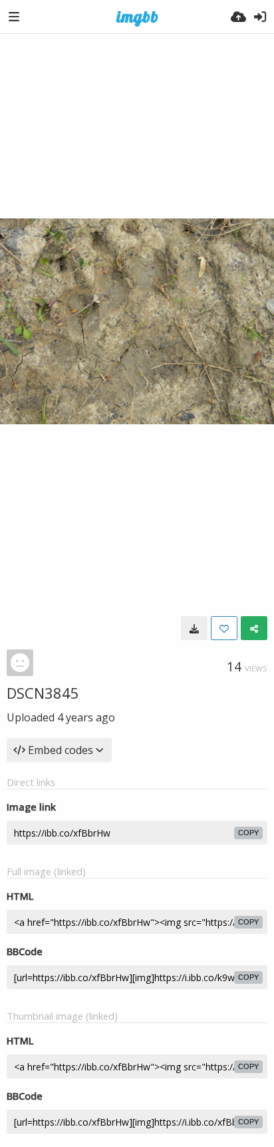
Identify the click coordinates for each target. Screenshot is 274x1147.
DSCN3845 (43, 693)
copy (248, 833)
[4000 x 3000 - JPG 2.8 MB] (194, 628)
